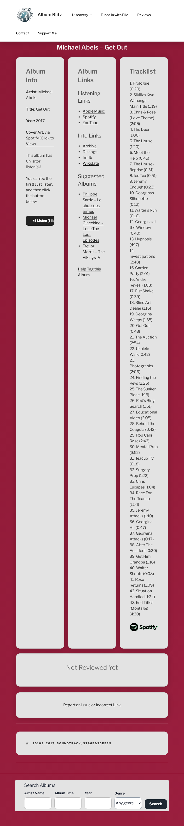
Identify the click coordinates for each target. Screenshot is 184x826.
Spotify (89, 117)
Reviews (144, 15)
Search (155, 804)
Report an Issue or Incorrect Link (92, 705)
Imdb (87, 157)
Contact (22, 33)
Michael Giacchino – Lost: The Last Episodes (93, 229)
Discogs (90, 152)
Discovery (80, 15)
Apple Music (94, 111)
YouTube (90, 122)
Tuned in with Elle (114, 15)
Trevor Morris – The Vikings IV (94, 252)
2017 (50, 743)
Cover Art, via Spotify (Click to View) (40, 138)
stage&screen (97, 743)
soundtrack (69, 743)
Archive (90, 146)
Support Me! (48, 33)
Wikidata (91, 163)
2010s (38, 743)
